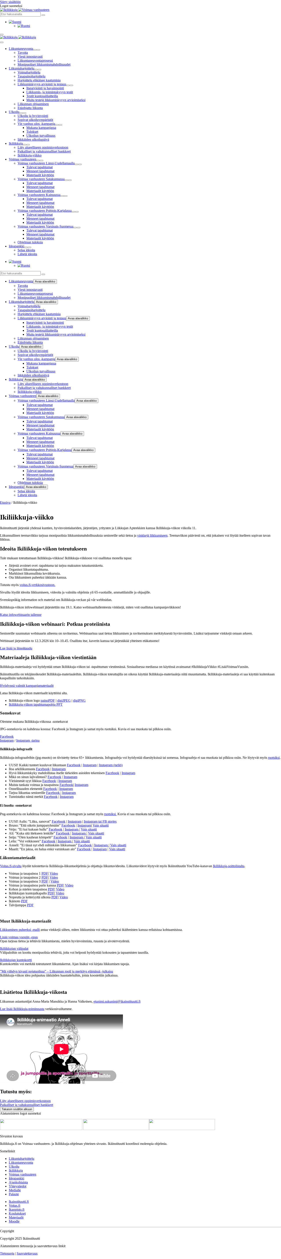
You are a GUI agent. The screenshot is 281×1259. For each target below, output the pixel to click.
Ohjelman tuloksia (30, 242)
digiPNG (79, 700)
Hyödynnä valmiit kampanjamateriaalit (27, 685)
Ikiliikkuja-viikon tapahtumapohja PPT (36, 704)
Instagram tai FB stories (100, 821)
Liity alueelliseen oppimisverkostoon (43, 147)
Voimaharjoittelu (29, 72)
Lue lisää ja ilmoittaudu (16, 648)
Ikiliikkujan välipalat (14, 948)
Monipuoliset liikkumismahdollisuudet (44, 64)
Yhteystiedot (17, 1186)
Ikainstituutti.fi (19, 1201)
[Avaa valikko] (2, 34)
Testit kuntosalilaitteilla (42, 96)
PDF (44, 873)
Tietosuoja (7, 1253)
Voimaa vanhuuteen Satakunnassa (41, 179)
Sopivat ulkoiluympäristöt (35, 120)
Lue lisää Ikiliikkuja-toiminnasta (22, 1009)
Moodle (14, 1221)
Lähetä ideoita (27, 254)
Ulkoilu (14, 112)
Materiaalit (16, 1217)
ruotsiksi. (110, 814)
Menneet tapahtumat (40, 171)
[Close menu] (2, 42)
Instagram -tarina (28, 740)
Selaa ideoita (26, 250)
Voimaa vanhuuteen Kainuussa (39, 195)
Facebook (7, 736)
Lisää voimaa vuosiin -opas (19, 937)
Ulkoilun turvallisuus (40, 135)
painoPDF (48, 700)
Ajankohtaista (18, 1182)
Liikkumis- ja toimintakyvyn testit (49, 92)
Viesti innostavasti (30, 56)
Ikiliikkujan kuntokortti (16, 960)
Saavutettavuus (27, 1253)
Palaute (14, 1194)
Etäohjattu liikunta (30, 108)
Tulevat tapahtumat (39, 167)
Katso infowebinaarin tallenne (20, 615)
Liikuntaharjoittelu (21, 68)
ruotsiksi (274, 757)
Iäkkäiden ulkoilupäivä (33, 139)
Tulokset (32, 131)
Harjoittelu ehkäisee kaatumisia (39, 80)
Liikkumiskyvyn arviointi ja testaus (42, 84)
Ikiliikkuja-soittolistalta (228, 866)
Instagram (7, 740)
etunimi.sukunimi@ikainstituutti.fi (117, 1001)
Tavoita (23, 52)
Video (54, 873)
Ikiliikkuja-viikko (29, 155)
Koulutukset (17, 1213)
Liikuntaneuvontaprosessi (35, 60)
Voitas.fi (14, 1205)
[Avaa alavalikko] (35, 49)
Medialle (15, 1190)
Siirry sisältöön (10, 2)
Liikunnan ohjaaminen (33, 104)
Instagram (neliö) (110, 765)
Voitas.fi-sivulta (11, 866)
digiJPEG (64, 700)
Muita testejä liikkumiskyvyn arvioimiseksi (55, 100)
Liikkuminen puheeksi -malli (20, 930)
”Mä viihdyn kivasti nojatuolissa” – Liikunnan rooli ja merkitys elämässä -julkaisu (56, 971)
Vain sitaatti (101, 825)
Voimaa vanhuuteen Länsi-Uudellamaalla (46, 163)
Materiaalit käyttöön (40, 175)
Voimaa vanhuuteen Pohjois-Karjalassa (45, 210)
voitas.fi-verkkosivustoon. (37, 585)
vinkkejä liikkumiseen (152, 535)
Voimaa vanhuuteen (22, 159)
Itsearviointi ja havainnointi (45, 88)
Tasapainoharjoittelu (31, 76)
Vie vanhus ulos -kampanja (36, 124)
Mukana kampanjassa (41, 127)
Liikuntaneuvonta (21, 48)
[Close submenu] (38, 49)
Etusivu (5, 502)
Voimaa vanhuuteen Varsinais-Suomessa (45, 226)
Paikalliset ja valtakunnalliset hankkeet (44, 151)
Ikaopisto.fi (16, 1209)
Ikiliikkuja (16, 143)
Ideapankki (16, 246)
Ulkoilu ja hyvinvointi (33, 116)
